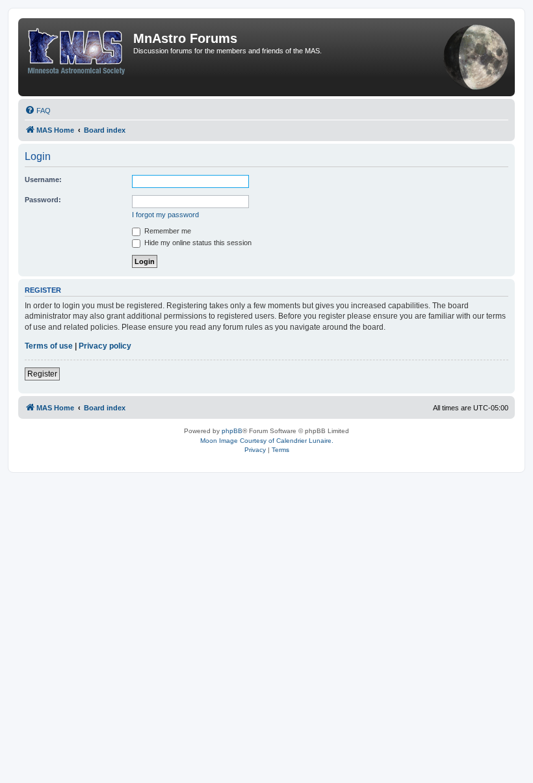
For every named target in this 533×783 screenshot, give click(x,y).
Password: (43, 200)
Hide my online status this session (197, 242)
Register (42, 373)
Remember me (166, 231)
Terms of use (49, 346)
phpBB (232, 430)
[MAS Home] (77, 48)
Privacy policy (105, 346)
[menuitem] (38, 110)
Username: (43, 179)
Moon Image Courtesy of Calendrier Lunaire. (266, 440)
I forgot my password (165, 215)
